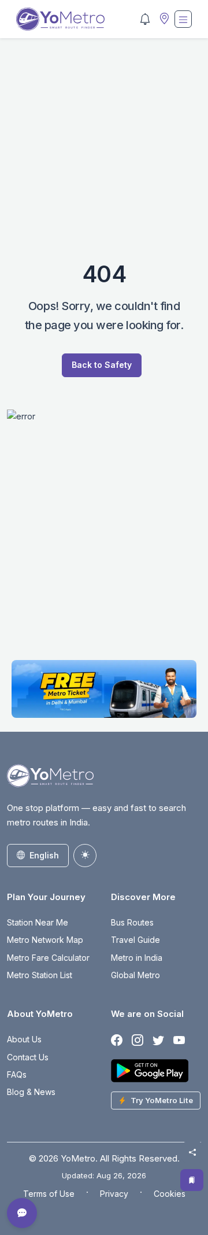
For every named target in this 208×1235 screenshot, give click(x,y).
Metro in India (136, 958)
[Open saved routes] (191, 1180)
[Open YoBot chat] (22, 1213)
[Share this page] (192, 1152)
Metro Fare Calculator (48, 958)
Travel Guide (135, 940)
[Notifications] (145, 19)
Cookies (169, 1194)
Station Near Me (37, 922)
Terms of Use (49, 1194)
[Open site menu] (183, 19)
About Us (24, 1039)
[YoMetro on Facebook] (116, 1040)
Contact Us (28, 1057)
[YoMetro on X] (158, 1040)
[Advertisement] (104, 156)
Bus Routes (132, 922)
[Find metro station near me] (163, 19)
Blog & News (31, 1092)
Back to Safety (102, 365)
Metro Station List (39, 975)
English (44, 855)
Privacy (114, 1194)
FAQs (17, 1074)
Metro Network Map (45, 940)
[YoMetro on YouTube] (179, 1040)
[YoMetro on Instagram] (137, 1040)
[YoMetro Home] (60, 19)
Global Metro (135, 975)
